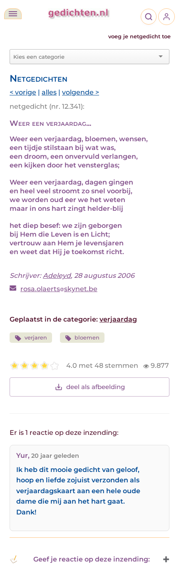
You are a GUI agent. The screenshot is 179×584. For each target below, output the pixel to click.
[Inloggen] (166, 16)
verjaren (36, 337)
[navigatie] (13, 13)
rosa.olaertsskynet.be (58, 289)
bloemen (87, 337)
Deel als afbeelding (95, 387)
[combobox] (84, 56)
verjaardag (118, 319)
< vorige (23, 92)
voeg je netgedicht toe (139, 36)
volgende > (80, 92)
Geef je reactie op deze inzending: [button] (91, 559)
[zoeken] (149, 17)
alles (49, 92)
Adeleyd (57, 276)
